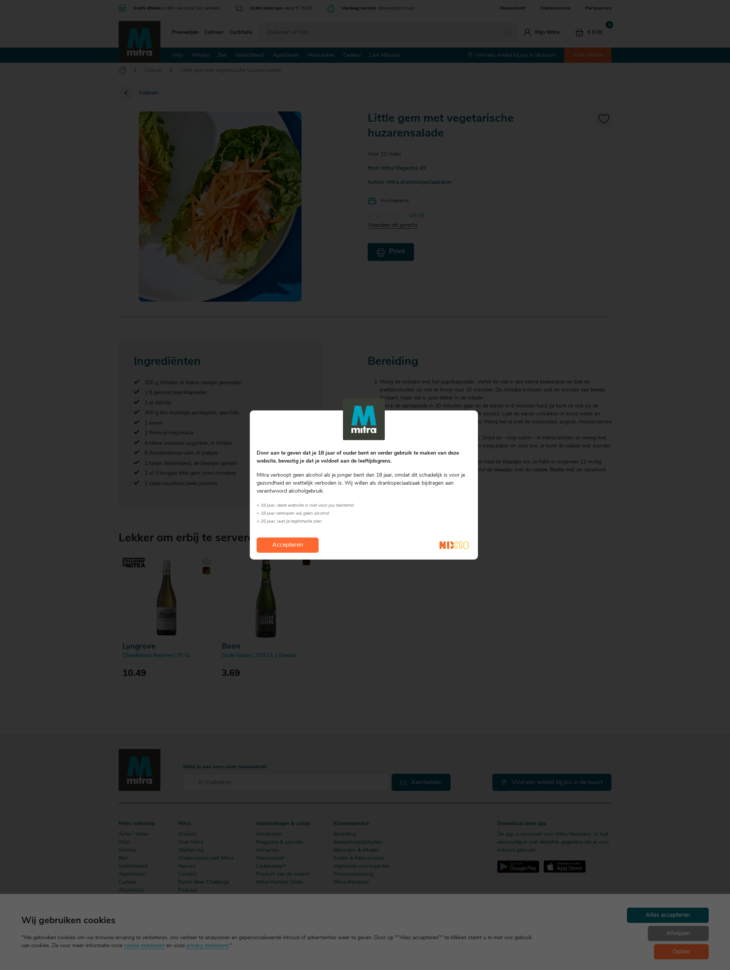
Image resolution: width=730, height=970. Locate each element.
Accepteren (287, 545)
